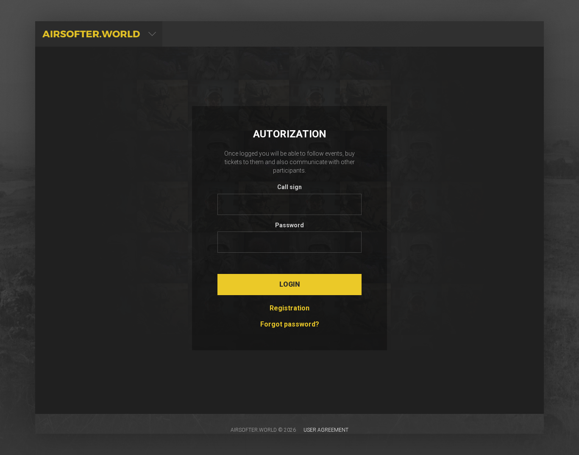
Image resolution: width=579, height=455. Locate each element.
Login (289, 284)
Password (289, 225)
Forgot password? (289, 324)
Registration (289, 308)
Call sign (289, 187)
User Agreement (325, 430)
